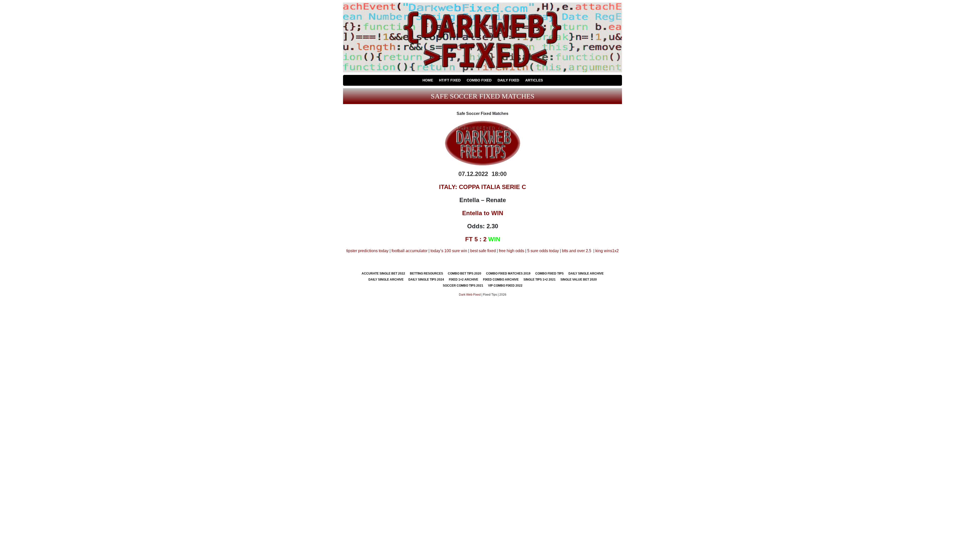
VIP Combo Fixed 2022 (505, 285)
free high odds (511, 251)
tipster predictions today (367, 251)
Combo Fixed (479, 80)
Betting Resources (426, 273)
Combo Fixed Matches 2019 (508, 273)
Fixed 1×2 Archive (463, 279)
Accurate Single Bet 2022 (383, 273)
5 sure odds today (543, 251)
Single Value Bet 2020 (578, 279)
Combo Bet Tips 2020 (464, 273)
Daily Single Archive (586, 273)
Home (427, 80)
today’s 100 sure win (448, 251)
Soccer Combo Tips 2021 (463, 285)
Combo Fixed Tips (549, 273)
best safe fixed (483, 251)
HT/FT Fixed (450, 80)
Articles (534, 80)
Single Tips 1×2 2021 (539, 279)
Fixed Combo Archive (501, 279)
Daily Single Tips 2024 (426, 279)
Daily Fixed (508, 80)
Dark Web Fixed (470, 294)
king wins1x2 (607, 251)
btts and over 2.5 (576, 251)
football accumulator (409, 251)
